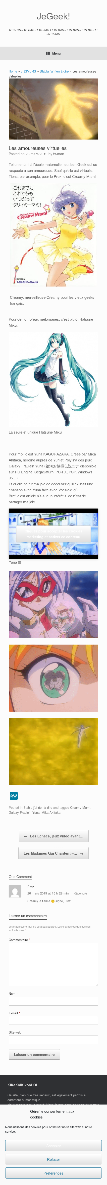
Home (13, 71)
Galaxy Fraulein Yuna (24, 812)
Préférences (53, 1173)
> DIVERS (28, 71)
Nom (13, 993)
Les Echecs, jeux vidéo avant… (53, 835)
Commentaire (19, 939)
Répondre (80, 893)
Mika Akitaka (51, 812)
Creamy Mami (80, 807)
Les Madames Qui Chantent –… (53, 853)
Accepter (53, 1145)
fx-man (58, 153)
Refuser (53, 1159)
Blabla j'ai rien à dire (54, 71)
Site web (15, 1032)
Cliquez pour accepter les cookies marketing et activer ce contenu (53, 533)
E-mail (14, 1013)
